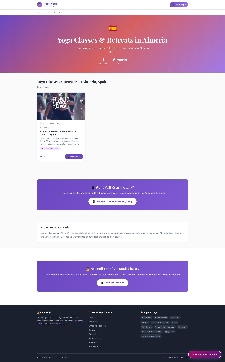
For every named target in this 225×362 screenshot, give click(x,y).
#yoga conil (169, 332)
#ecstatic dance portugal (164, 327)
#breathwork (147, 327)
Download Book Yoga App (205, 354)
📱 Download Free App (112, 282)
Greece (93, 342)
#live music (175, 318)
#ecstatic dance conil (160, 322)
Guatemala (94, 346)
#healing (145, 322)
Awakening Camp (181, 357)
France (93, 334)
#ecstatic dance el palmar (152, 332)
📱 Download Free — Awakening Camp (112, 201)
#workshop (182, 327)
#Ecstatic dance (161, 318)
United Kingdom (97, 326)
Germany (94, 330)
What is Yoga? (58, 324)
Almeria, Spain (48, 128)
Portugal (94, 322)
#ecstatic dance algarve (151, 336)
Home (39, 12)
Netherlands (95, 338)
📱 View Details (74, 157)
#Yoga (174, 322)
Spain (47, 12)
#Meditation (146, 318)
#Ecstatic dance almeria (50, 148)
